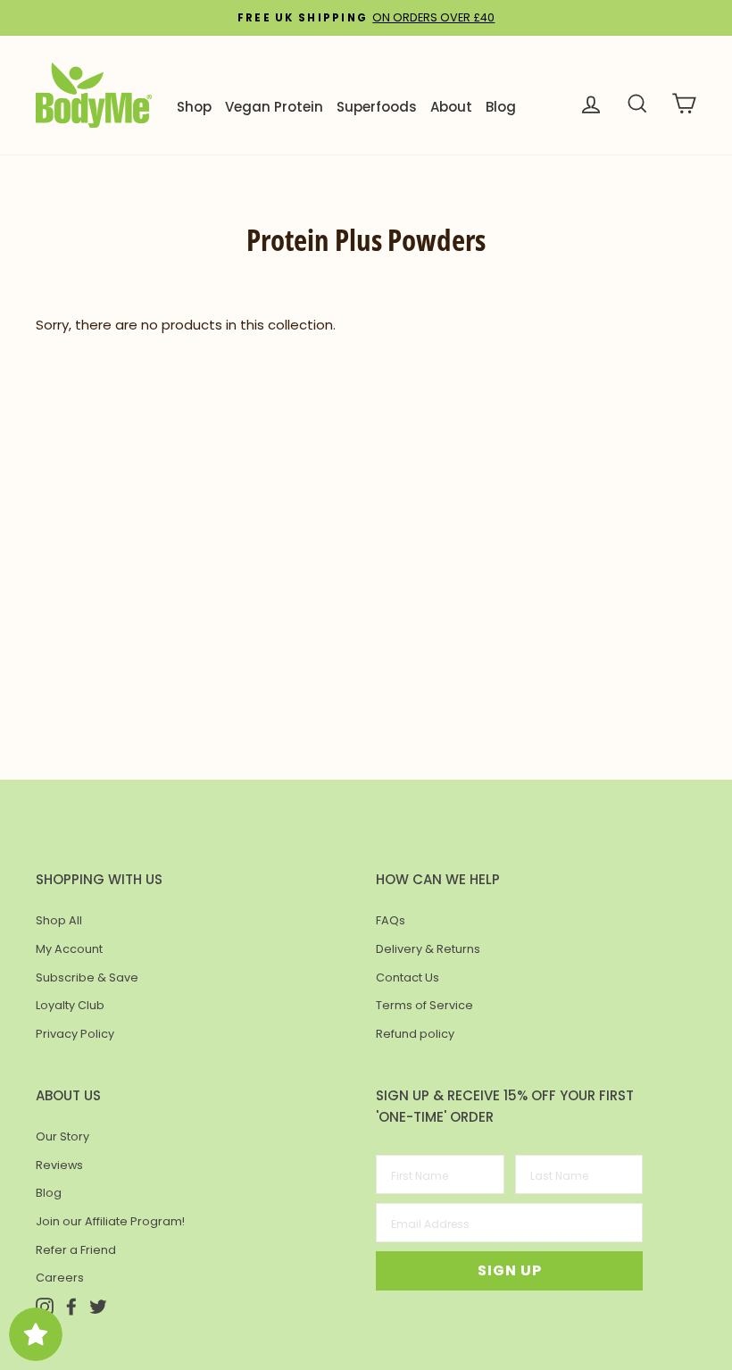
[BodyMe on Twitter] (98, 1305)
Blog (501, 106)
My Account (69, 948)
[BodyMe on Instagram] (45, 1305)
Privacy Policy (75, 1033)
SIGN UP (510, 1270)
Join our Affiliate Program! (110, 1221)
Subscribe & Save (87, 977)
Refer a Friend (76, 1249)
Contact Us (407, 977)
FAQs (390, 920)
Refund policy (415, 1033)
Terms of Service (424, 1005)
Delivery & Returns (428, 948)
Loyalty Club (70, 1005)
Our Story (62, 1136)
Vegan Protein (274, 106)
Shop (194, 106)
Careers (60, 1277)
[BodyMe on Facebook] (71, 1305)
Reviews (59, 1165)
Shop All (59, 920)
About (451, 106)
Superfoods (377, 106)
